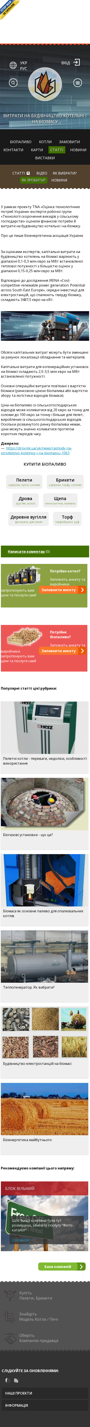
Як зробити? (34, 180)
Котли (45, 141)
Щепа (60, 498)
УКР (23, 62)
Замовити (69, 141)
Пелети (24, 480)
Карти (37, 149)
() (29, 551)
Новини (78, 149)
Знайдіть (38, 1316)
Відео (41, 173)
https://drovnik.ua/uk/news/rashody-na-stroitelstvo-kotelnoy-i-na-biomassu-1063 (36, 450)
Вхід (65, 62)
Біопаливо (20, 141)
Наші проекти (18, 1393)
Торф (67, 517)
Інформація (16, 1405)
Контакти (13, 149)
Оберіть (39, 1338)
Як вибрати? (65, 173)
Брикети (65, 480)
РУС (23, 68)
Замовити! (21, 1239)
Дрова (25, 498)
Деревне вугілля (28, 517)
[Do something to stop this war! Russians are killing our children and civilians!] (10, 10)
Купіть (35, 1295)
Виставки (45, 157)
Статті (56, 149)
